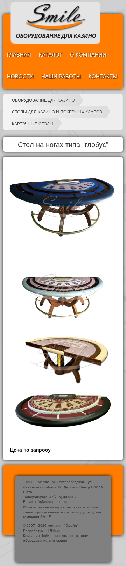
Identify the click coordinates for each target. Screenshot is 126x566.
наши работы (61, 76)
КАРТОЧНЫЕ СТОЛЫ (33, 123)
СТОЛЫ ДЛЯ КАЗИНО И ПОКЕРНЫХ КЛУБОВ (57, 111)
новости (20, 76)
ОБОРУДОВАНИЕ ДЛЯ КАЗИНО (43, 100)
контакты (103, 76)
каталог (50, 54)
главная (19, 54)
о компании (88, 54)
